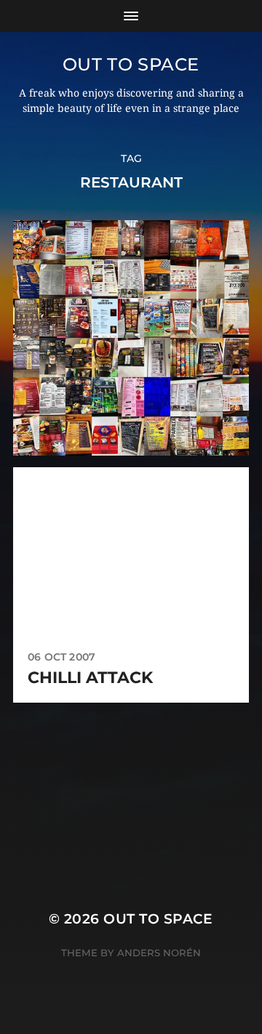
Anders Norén (159, 952)
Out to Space (131, 64)
